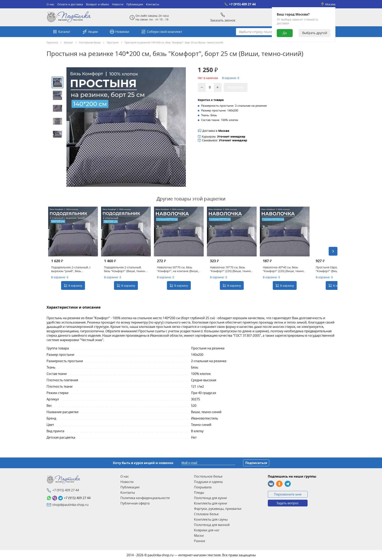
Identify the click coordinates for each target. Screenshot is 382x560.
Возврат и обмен (97, 4)
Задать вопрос (287, 503)
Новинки (122, 31)
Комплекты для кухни (210, 503)
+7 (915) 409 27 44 (242, 4)
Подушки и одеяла (208, 482)
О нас (50, 4)
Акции (93, 31)
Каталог (64, 31)
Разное (199, 541)
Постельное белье (90, 42)
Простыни (113, 42)
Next (333, 251)
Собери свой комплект (164, 31)
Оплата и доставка (70, 4)
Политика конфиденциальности (145, 498)
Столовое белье (206, 514)
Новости (117, 4)
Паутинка (52, 42)
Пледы (199, 492)
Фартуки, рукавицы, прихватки (217, 508)
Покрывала (202, 487)
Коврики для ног (207, 530)
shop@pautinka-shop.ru (70, 504)
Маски (199, 535)
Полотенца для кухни (210, 498)
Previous (51, 251)
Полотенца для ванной (212, 525)
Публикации (134, 4)
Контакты (152, 4)
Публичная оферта (135, 503)
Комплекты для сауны (211, 519)
